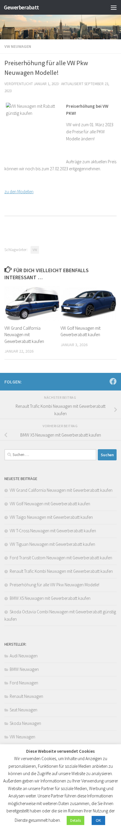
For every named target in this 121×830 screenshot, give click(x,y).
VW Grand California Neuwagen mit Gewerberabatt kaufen (24, 334)
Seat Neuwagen (23, 710)
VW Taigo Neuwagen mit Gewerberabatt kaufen (51, 517)
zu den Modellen (18, 191)
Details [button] (75, 820)
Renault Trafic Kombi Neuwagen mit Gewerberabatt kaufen (61, 571)
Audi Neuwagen (24, 656)
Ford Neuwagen (24, 683)
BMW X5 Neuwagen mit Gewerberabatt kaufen (50, 598)
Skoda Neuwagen (25, 723)
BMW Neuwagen (24, 669)
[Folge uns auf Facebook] (113, 381)
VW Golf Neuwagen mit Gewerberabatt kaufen (50, 503)
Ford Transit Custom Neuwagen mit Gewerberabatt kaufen (61, 557)
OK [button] (98, 820)
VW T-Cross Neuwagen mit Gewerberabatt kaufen (53, 530)
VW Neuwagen (17, 46)
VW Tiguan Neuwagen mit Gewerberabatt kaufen (52, 544)
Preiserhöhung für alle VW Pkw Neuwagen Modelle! (54, 584)
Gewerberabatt (21, 7)
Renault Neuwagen (26, 696)
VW (35, 250)
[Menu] (113, 7)
